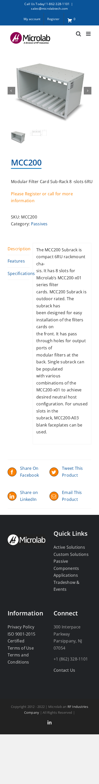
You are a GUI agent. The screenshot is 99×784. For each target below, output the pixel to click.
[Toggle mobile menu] (88, 33)
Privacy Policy (21, 627)
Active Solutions (69, 547)
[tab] (18, 249)
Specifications (18, 273)
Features (16, 261)
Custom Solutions (71, 554)
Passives (39, 224)
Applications (66, 575)
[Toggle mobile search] (78, 33)
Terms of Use (21, 648)
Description (18, 249)
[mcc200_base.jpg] (49, 91)
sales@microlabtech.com (49, 8)
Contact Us (64, 670)
